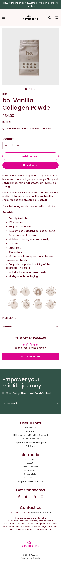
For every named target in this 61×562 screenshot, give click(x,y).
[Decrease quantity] (6, 145)
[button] (26, 89)
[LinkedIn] (42, 497)
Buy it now (30, 165)
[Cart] (57, 17)
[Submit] (57, 403)
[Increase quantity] (18, 145)
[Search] (49, 17)
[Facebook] (19, 497)
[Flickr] (34, 497)
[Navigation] (3, 17)
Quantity (8, 139)
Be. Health (8, 122)
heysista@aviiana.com (40, 512)
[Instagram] (26, 497)
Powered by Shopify (30, 558)
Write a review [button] (30, 356)
